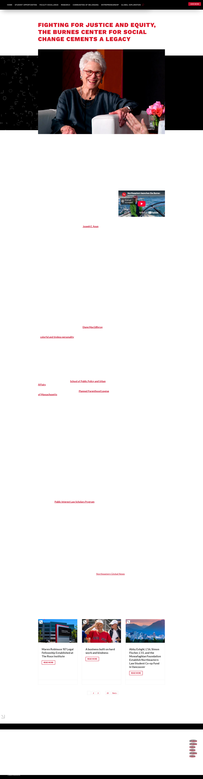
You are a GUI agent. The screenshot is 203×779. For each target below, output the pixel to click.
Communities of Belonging (86, 5)
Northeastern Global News (110, 573)
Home (9, 5)
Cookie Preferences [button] (14, 775)
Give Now (194, 4)
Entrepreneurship (110, 5)
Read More (48, 662)
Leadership (165, 732)
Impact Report (177, 732)
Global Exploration (131, 5)
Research (65, 5)
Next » (114, 693)
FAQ (186, 732)
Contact (194, 732)
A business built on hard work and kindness (101, 651)
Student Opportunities (26, 5)
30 (108, 693)
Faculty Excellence (48, 5)
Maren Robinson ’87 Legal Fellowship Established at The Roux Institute (57, 651)
